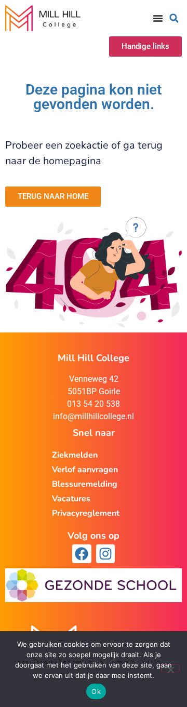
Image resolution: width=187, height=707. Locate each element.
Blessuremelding (84, 484)
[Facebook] (81, 553)
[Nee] (170, 668)
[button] (174, 18)
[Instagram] (105, 553)
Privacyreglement (85, 513)
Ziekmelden (75, 455)
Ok (96, 691)
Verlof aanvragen (85, 469)
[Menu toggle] (158, 18)
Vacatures (71, 498)
